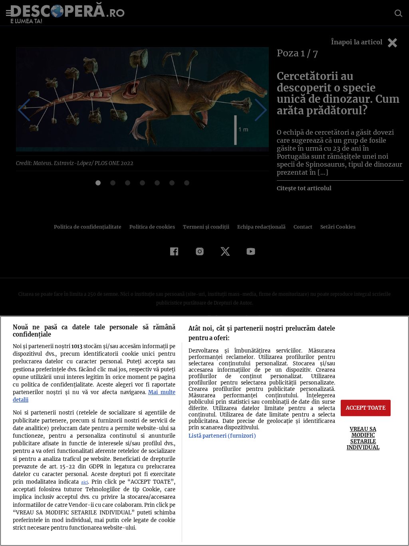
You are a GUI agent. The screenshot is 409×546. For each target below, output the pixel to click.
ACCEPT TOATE (365, 408)
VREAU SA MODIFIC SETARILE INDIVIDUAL (363, 438)
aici (84, 482)
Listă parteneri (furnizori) (222, 435)
